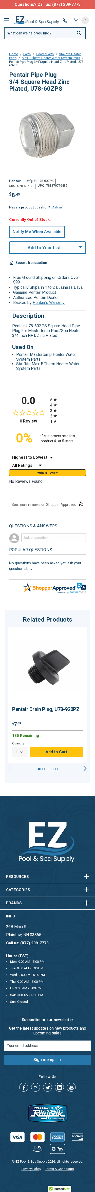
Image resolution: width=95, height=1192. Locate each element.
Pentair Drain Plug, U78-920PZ (45, 709)
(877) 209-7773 (66, 4)
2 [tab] (43, 769)
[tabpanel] (47, 695)
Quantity (18, 743)
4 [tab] (52, 769)
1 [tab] (39, 769)
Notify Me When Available (37, 231)
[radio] (68, 399)
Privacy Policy (31, 1169)
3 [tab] (48, 769)
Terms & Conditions (59, 1169)
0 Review (34, 421)
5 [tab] (56, 769)
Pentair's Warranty (49, 302)
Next (85, 768)
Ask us (57, 207)
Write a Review (47, 472)
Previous (10, 768)
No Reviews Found (26, 481)
